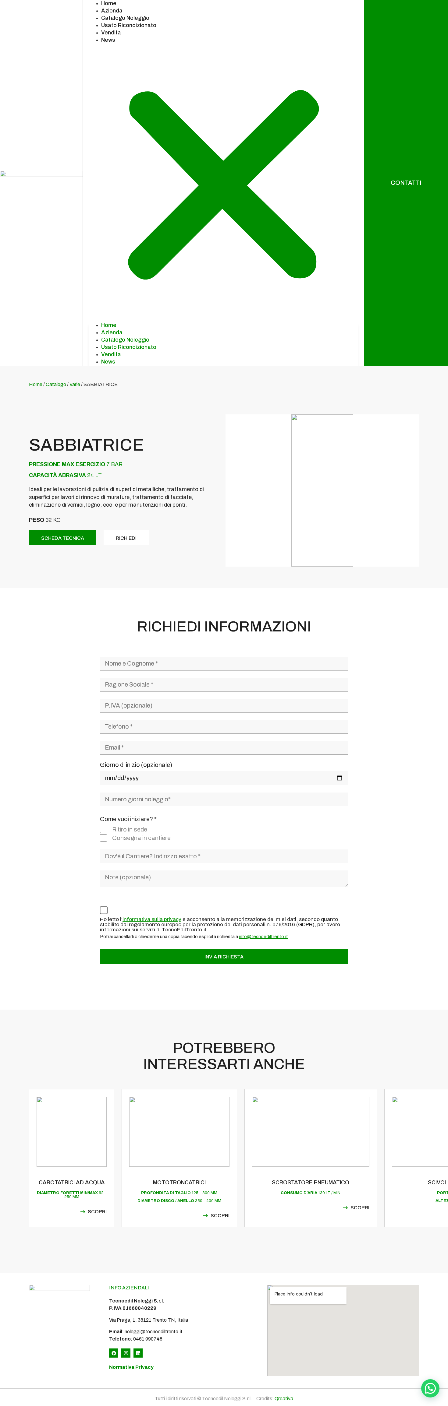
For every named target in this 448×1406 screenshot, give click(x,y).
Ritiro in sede (129, 829)
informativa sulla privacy (152, 919)
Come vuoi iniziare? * (128, 819)
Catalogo (56, 384)
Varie (74, 384)
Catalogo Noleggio (125, 18)
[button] (223, 183)
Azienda (112, 11)
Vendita (111, 33)
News (108, 40)
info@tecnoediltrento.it (263, 936)
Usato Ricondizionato (128, 25)
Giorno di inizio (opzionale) (136, 765)
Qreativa (284, 1398)
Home (108, 3)
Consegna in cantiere (141, 838)
